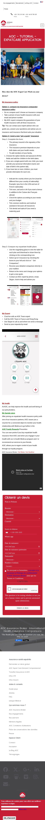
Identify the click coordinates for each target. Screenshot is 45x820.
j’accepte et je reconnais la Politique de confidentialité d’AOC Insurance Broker (23, 573)
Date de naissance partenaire (15, 550)
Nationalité (9, 556)
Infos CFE (12, 676)
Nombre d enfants (11, 563)
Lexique (12, 701)
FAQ (10, 697)
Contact (35, 3)
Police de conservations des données (23, 729)
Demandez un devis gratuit (19, 664)
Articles (11, 693)
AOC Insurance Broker (17, 710)
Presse (6, 9)
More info (22, 809)
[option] (22, 66)
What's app (9, 537)
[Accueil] (6, 23)
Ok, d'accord (9, 818)
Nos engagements (9, 3)
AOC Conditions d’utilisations (20, 725)
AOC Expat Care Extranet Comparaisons (24, 668)
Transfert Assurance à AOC (19, 672)
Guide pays (13, 689)
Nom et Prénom (11, 502)
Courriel (8, 521)
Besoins (8, 508)
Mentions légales (15, 722)
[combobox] (7, 532)
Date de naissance (11, 543)
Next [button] (41, 64)
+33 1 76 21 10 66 (19, 15)
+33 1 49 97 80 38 (31, 14)
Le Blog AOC (28, 3)
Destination (9, 515)
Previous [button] (3, 64)
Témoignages (14, 754)
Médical (18, 701)
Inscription (13, 746)
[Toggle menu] (42, 25)
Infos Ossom (14, 680)
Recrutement (19, 3)
